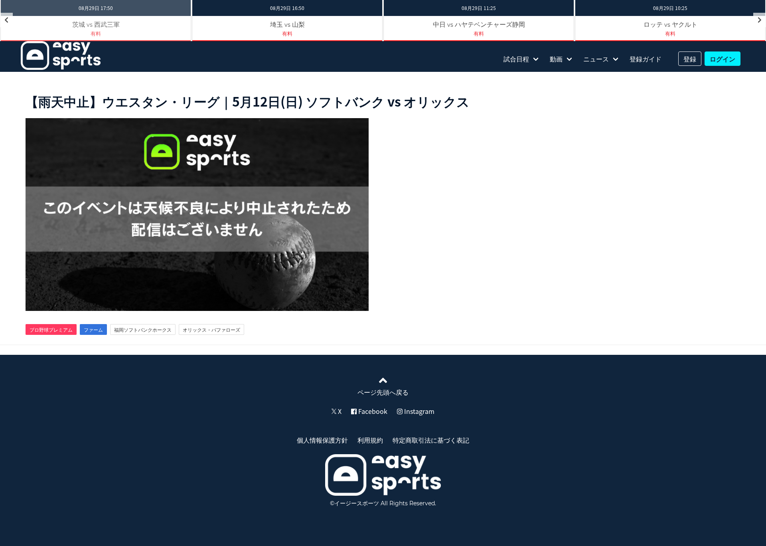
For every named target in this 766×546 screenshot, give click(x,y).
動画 (556, 58)
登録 (689, 58)
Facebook (372, 411)
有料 (96, 33)
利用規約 (370, 440)
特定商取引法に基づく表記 (431, 440)
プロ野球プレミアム (51, 329)
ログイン (722, 58)
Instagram (418, 411)
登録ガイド (645, 58)
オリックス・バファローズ (211, 329)
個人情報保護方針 (322, 440)
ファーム (93, 329)
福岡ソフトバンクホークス (143, 329)
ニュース (596, 58)
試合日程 (516, 58)
